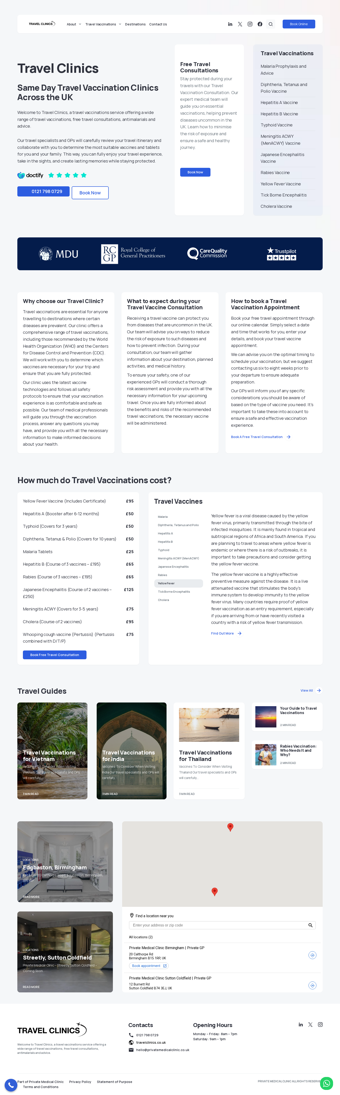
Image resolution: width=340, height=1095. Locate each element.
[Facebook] (260, 24)
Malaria (163, 517)
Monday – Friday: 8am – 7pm (215, 1034)
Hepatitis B (165, 542)
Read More (31, 897)
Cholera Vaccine (276, 206)
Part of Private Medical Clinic (40, 1081)
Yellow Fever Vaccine (281, 184)
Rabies (162, 575)
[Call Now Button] (11, 1085)
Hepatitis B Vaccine (279, 114)
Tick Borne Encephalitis (283, 195)
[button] (270, 24)
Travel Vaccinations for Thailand (205, 755)
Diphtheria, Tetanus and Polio (178, 525)
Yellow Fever (166, 583)
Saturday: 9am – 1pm (209, 1039)
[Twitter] (240, 24)
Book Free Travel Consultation (54, 655)
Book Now (90, 193)
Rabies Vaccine (275, 172)
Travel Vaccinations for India (128, 755)
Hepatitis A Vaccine (279, 102)
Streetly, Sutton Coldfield (57, 957)
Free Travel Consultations (199, 67)
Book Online (299, 24)
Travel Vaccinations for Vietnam (49, 755)
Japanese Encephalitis (173, 567)
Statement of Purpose (114, 1081)
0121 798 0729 (47, 191)
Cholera (163, 600)
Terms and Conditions (41, 1087)
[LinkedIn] (230, 24)
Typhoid (163, 550)
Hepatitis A (165, 533)
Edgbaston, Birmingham (55, 867)
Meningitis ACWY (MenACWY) (178, 558)
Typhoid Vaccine (277, 125)
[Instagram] (250, 24)
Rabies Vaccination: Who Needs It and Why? (298, 750)
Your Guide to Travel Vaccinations (298, 710)
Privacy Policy (80, 1081)
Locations (30, 860)
